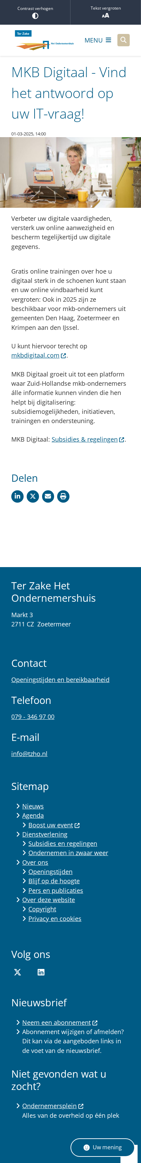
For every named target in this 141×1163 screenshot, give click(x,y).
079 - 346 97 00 (32, 716)
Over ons (35, 862)
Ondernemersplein (49, 1106)
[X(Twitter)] (17, 972)
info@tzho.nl (29, 754)
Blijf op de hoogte (54, 881)
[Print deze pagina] (63, 496)
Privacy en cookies (54, 918)
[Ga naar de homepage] (43, 40)
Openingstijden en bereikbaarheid (60, 679)
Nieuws (33, 806)
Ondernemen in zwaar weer (68, 853)
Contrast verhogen (35, 8)
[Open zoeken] (123, 40)
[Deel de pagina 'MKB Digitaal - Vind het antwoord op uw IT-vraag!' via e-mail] (48, 496)
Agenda (33, 815)
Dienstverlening (44, 834)
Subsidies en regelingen (62, 843)
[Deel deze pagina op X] (33, 496)
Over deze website (48, 900)
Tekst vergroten (106, 8)
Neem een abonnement (56, 1022)
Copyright (42, 909)
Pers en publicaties (55, 890)
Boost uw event (50, 825)
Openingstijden (50, 871)
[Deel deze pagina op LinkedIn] (17, 496)
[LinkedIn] (41, 972)
